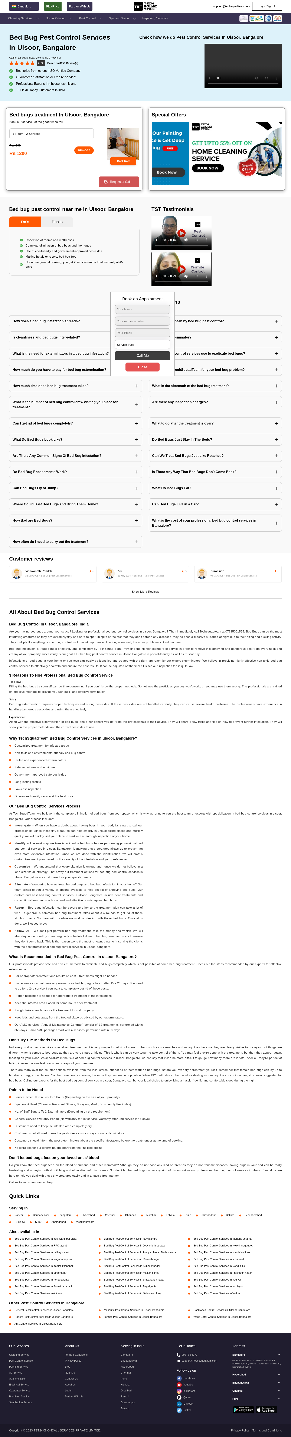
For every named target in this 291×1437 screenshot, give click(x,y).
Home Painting (56, 18)
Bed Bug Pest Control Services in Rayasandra (130, 1238)
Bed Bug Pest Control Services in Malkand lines (131, 1272)
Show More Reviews (145, 591)
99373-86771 (189, 1354)
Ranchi (18, 1215)
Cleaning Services (20, 18)
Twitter (187, 1410)
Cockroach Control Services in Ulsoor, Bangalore (221, 1310)
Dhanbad (130, 1215)
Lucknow (19, 1221)
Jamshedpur (208, 1215)
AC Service (15, 1372)
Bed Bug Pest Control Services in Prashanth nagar (222, 1272)
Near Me (70, 1372)
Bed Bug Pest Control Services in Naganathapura (43, 1259)
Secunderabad (253, 1215)
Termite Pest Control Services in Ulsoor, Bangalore (133, 1316)
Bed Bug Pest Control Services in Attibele (38, 1293)
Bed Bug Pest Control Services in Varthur (217, 1293)
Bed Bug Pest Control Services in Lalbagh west (41, 1252)
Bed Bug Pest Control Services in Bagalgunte (130, 1286)
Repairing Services (155, 18)
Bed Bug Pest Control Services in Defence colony (132, 1293)
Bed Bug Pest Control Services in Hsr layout (218, 1286)
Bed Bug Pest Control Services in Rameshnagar (132, 1259)
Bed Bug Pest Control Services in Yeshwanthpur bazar (45, 1238)
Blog (67, 1366)
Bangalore (65, 1215)
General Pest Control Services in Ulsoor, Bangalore (44, 1310)
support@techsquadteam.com (231, 6)
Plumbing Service (19, 1396)
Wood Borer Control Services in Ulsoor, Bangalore (222, 1316)
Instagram (189, 1391)
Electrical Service (19, 1384)
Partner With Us (79, 6)
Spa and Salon (119, 18)
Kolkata (170, 1215)
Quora (187, 1397)
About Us (70, 1384)
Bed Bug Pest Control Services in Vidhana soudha (222, 1238)
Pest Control (88, 18)
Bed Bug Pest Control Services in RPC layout (40, 1245)
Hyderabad (88, 1215)
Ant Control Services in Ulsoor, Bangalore (38, 1323)
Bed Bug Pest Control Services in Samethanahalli (43, 1286)
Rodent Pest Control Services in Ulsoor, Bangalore (43, 1316)
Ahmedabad (59, 1221)
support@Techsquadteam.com (199, 1360)
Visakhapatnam (85, 1221)
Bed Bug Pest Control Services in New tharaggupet (222, 1245)
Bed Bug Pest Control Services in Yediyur (217, 1279)
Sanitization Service (20, 1402)
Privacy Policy (73, 1360)
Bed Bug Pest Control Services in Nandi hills (219, 1266)
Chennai (110, 1215)
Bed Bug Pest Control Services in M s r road (218, 1259)
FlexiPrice (52, 6)
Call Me (143, 356)
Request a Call (120, 182)
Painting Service (18, 1366)
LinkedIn (188, 1403)
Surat (38, 1221)
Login (68, 1390)
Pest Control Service (21, 1360)
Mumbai (151, 1215)
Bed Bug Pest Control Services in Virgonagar (40, 1272)
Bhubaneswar (41, 1215)
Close (142, 367)
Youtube (188, 1384)
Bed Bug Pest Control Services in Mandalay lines (221, 1252)
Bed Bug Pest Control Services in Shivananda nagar (134, 1279)
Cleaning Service (19, 1354)
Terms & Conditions (76, 1354)
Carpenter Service (19, 1390)
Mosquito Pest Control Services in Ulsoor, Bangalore (134, 1310)
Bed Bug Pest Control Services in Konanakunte (41, 1279)
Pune (188, 1215)
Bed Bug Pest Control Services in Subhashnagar (132, 1266)
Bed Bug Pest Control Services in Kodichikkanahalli (44, 1266)
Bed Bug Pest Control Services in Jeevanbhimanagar (135, 1245)
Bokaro (230, 1215)
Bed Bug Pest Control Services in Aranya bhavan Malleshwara (140, 1252)
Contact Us (71, 1378)
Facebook (189, 1378)
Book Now (123, 161)
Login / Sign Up (267, 6)
